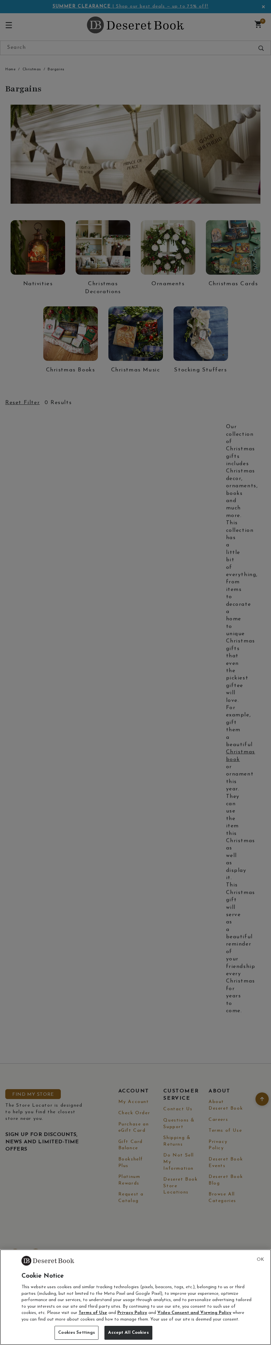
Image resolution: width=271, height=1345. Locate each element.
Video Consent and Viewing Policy (194, 1313)
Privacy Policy (132, 1313)
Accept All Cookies (128, 1332)
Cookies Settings (76, 1332)
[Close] (260, 1260)
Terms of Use (93, 1313)
